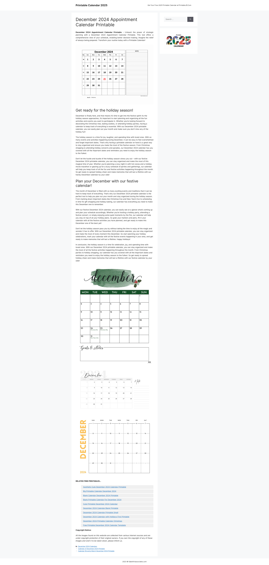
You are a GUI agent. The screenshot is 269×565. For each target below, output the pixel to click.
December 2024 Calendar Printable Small (100, 512)
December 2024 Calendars (87, 546)
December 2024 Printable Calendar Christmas (102, 521)
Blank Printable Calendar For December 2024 (102, 500)
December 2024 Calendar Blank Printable (100, 508)
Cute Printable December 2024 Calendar (100, 504)
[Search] (190, 19)
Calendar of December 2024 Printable (91, 549)
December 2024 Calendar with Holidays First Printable (106, 517)
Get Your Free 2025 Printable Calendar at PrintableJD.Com (169, 5)
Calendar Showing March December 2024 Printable (96, 551)
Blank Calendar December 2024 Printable (100, 495)
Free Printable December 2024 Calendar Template (104, 525)
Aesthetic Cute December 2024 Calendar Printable (104, 487)
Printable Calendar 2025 (91, 5)
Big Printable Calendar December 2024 (99, 491)
